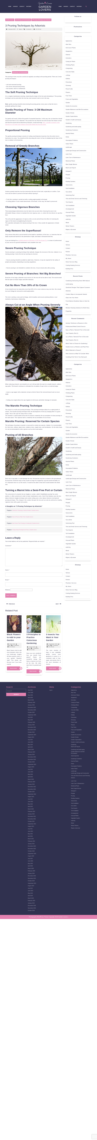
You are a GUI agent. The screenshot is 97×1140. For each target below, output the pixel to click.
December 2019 (32, 875)
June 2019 (30, 890)
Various (15, 6)
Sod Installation (70, 188)
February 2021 (31, 841)
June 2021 (30, 831)
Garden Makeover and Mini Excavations (77, 109)
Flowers (68, 92)
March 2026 (31, 700)
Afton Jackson (70, 353)
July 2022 (30, 799)
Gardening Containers (72, 130)
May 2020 (30, 863)
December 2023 (32, 757)
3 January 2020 (11, 29)
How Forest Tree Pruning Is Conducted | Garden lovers (25, 523)
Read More (15, 669)
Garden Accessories (71, 106)
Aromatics (68, 58)
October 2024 (31, 732)
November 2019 (32, 878)
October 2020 (31, 851)
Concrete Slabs (70, 71)
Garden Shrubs (70, 113)
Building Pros (69, 268)
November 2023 (32, 759)
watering (68, 219)
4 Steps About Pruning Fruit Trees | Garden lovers (24, 529)
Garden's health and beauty (73, 119)
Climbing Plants (70, 65)
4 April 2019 (12, 644)
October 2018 (31, 910)
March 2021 (31, 838)
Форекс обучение (71, 229)
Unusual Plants (70, 212)
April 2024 (30, 747)
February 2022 (31, 811)
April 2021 (30, 836)
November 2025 (32, 710)
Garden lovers (45, 8)
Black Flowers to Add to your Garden (14, 637)
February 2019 (31, 900)
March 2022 (31, 809)
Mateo (20, 29)
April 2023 (30, 776)
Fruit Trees (69, 95)
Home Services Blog (71, 262)
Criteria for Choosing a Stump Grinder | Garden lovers (25, 510)
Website (7, 589)
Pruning (68, 178)
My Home (68, 258)
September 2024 (32, 734)
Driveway (68, 85)
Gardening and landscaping (23, 19)
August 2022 (31, 796)
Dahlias (68, 78)
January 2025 (31, 724)
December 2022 (32, 786)
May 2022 (30, 804)
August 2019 (31, 885)
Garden (68, 102)
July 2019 (30, 888)
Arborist (68, 54)
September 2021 (32, 823)
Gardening (69, 123)
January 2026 (31, 705)
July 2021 (30, 828)
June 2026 (30, 692)
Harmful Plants (70, 133)
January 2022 (31, 814)
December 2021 (32, 816)
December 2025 (32, 707)
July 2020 (30, 858)
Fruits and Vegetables (72, 99)
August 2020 (31, 856)
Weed (67, 222)
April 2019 (30, 895)
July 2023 (30, 769)
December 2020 (32, 846)
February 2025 (31, 722)
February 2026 (31, 702)
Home (9, 6)
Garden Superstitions (72, 116)
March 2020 (31, 868)
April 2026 (30, 697)
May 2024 (30, 744)
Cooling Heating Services (73, 265)
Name (7, 570)
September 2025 (32, 715)
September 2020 (32, 853)
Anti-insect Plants (71, 47)
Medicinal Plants (70, 161)
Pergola (68, 174)
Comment (8, 545)
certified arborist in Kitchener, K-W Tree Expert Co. (32, 240)
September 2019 (32, 883)
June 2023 (30, 771)
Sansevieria (69, 185)
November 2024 (32, 729)
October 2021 (31, 821)
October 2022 (31, 791)
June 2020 (30, 861)
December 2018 (32, 905)
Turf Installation (70, 205)
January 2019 (31, 903)
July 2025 (30, 717)
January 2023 (31, 784)
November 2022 (32, 789)
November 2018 (32, 908)
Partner (28, 6)
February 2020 (31, 870)
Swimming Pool (70, 195)
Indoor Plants (69, 143)
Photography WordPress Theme (38, 917)
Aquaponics (69, 51)
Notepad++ (69, 171)
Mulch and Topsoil (71, 167)
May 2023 (30, 774)
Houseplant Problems (72, 140)
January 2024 (31, 754)
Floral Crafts (69, 89)
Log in (50, 690)
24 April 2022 (32, 647)
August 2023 (31, 766)
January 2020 (31, 873)
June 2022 (30, 801)
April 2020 (30, 866)
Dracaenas (69, 82)
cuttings (68, 75)
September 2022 (32, 794)
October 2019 (31, 880)
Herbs (67, 137)
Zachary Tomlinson (71, 323)
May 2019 (30, 893)
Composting (69, 68)
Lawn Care (69, 154)
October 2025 (31, 712)
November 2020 (32, 848)
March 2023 (31, 779)
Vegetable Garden (71, 215)
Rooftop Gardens (70, 181)
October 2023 (31, 762)
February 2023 (31, 781)
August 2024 (31, 737)
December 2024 (32, 727)
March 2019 (31, 898)
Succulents (69, 191)
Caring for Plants (70, 61)
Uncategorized (70, 209)
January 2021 (31, 843)
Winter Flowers (70, 226)
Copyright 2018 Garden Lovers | (58, 917)
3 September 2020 (52, 644)
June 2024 (30, 742)
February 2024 (31, 752)
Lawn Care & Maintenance (73, 157)
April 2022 (30, 806)
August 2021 (31, 826)
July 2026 (30, 690)
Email (7, 579)
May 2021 (30, 833)
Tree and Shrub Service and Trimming (76, 198)
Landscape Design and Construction (76, 150)
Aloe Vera (68, 44)
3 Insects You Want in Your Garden (52, 637)
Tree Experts (69, 202)
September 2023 (32, 764)
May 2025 (30, 719)
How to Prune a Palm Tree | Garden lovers (22, 516)
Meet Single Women (71, 164)
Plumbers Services (71, 255)
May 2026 (30, 695)
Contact (22, 6)
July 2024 (30, 739)
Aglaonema (69, 41)
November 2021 (32, 819)
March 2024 (31, 749)
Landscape (69, 147)
